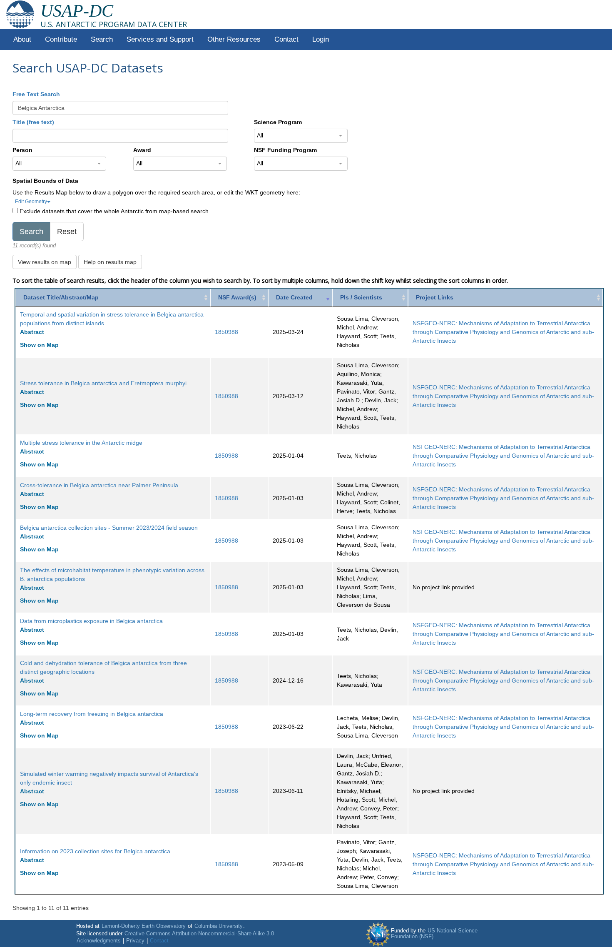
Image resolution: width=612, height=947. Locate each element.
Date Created (294, 297)
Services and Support (160, 39)
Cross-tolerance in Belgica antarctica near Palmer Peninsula (99, 485)
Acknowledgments (99, 941)
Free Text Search (36, 94)
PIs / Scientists (361, 297)
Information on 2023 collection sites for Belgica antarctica (95, 851)
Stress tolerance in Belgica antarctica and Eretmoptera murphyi (103, 383)
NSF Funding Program (285, 150)
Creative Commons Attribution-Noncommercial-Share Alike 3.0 (199, 934)
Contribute (61, 39)
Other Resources (234, 39)
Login (320, 39)
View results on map (44, 262)
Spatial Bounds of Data (45, 180)
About (22, 39)
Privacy (135, 941)
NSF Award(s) (237, 297)
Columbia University (218, 926)
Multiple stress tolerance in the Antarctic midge (81, 442)
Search (102, 39)
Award (142, 150)
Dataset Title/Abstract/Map (61, 297)
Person (22, 150)
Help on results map (110, 262)
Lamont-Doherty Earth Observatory (144, 926)
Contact (286, 39)
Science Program (278, 122)
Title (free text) (33, 122)
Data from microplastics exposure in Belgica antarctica (91, 621)
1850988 (226, 332)
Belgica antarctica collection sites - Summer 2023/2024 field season (109, 527)
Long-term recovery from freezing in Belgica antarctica (91, 713)
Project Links (434, 297)
